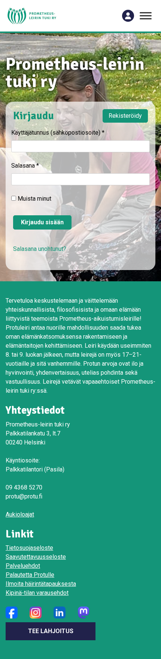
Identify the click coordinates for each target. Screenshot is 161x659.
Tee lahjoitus (50, 631)
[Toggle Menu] (146, 15)
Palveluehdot (23, 565)
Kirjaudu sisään (42, 222)
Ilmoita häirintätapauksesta (41, 583)
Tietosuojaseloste (29, 547)
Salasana (25, 165)
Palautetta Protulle (30, 574)
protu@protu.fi (24, 496)
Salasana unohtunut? (39, 248)
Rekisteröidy (125, 115)
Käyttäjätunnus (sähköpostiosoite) (57, 132)
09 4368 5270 (24, 487)
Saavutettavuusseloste (36, 556)
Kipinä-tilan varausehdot (37, 592)
